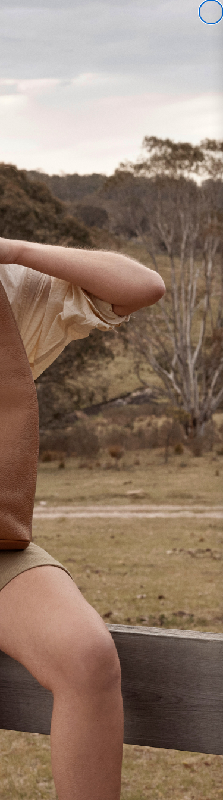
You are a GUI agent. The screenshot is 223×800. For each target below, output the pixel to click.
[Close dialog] (211, 12)
